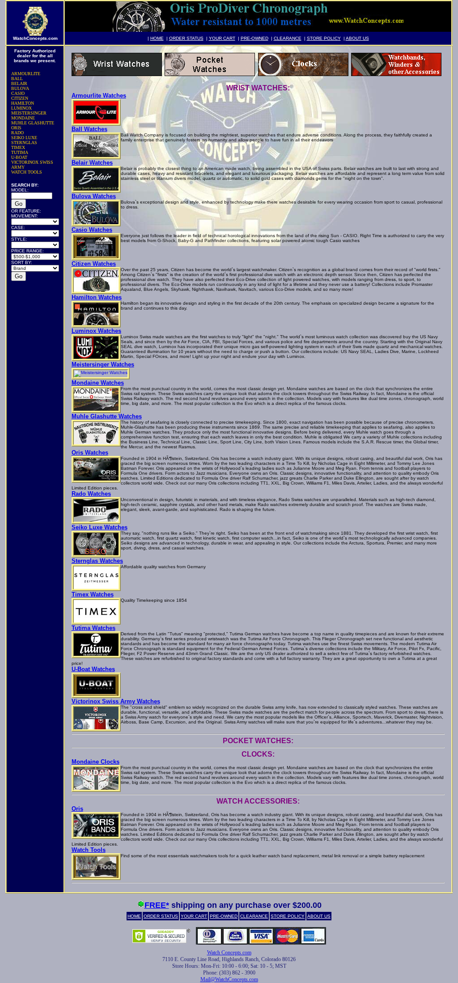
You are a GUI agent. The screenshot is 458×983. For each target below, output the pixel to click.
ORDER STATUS (186, 38)
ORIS (16, 127)
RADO (17, 132)
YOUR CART (222, 38)
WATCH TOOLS (26, 172)
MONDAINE (23, 117)
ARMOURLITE (25, 73)
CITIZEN (19, 98)
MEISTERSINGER (29, 113)
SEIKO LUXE (24, 137)
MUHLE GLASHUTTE (32, 122)
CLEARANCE (287, 38)
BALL (17, 78)
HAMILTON (22, 103)
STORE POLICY (324, 38)
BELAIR (19, 83)
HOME (157, 38)
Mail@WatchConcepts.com (229, 979)
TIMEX (18, 147)
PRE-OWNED (254, 38)
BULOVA (20, 88)
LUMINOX (21, 108)
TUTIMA (19, 152)
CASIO (18, 93)
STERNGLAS (24, 142)
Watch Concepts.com (229, 952)
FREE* (156, 905)
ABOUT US (357, 38)
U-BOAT (19, 157)
